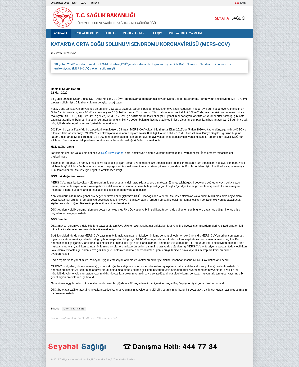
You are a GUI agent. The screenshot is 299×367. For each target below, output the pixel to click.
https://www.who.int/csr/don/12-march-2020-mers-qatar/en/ (88, 318)
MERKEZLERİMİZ (133, 33)
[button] (241, 3)
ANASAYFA (60, 33)
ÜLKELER (110, 33)
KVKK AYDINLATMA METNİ (185, 33)
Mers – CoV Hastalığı (74, 308)
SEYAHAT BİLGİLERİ (86, 33)
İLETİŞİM (156, 33)
